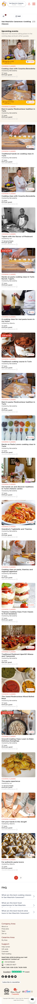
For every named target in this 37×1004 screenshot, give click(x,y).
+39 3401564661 (9, 962)
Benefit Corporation (29, 998)
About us (5, 926)
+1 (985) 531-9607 (10, 965)
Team (3, 931)
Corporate (5, 951)
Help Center (6, 947)
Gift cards (5, 949)
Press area (5, 929)
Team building (6, 954)
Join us (4, 933)
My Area (4, 940)
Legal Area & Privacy (19, 1000)
